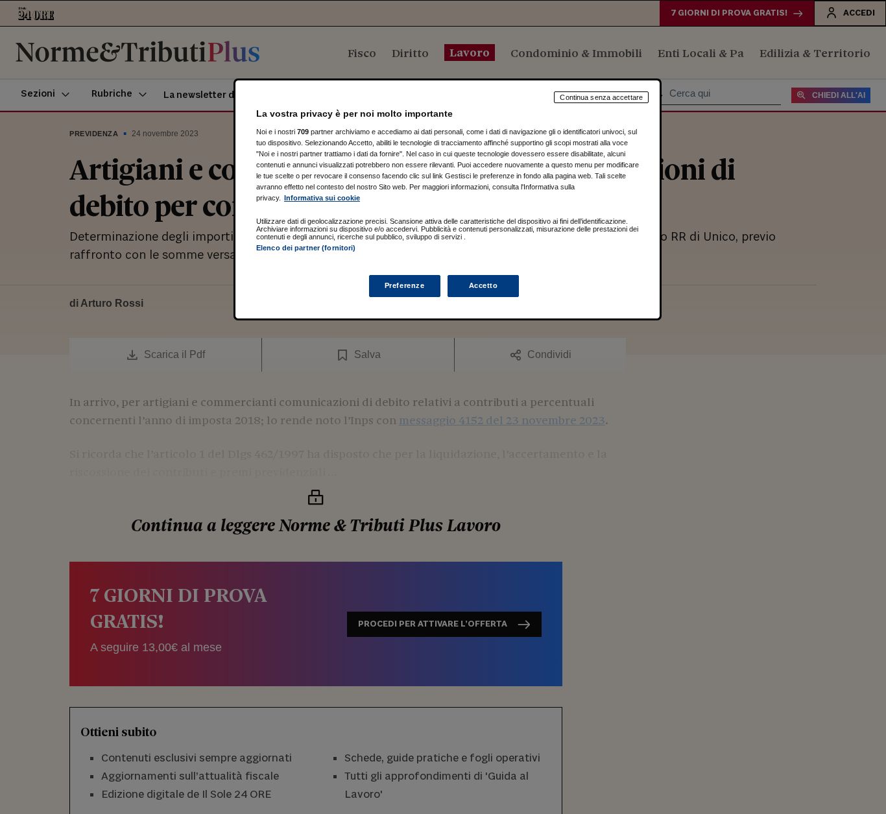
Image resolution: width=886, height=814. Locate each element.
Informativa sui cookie (322, 198)
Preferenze (405, 285)
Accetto (483, 285)
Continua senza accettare (601, 97)
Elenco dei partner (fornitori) (305, 248)
